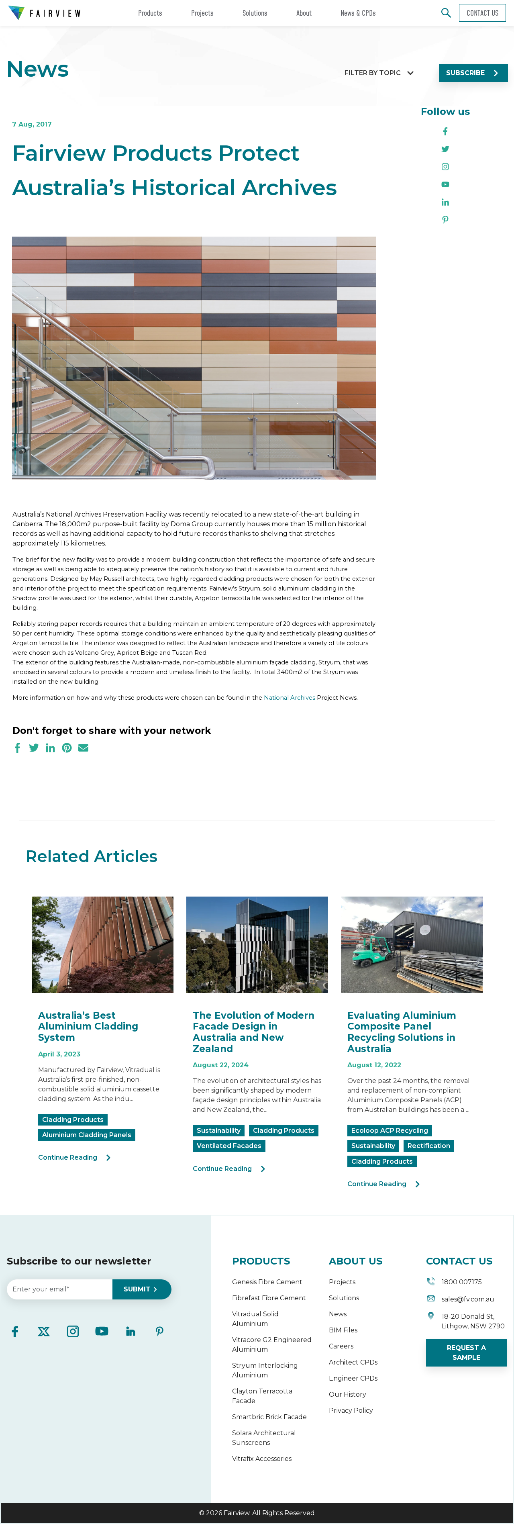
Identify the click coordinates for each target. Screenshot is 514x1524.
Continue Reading (67, 1157)
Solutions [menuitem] (344, 1298)
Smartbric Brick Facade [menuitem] (269, 1417)
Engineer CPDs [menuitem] (353, 1378)
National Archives (289, 697)
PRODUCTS (261, 1261)
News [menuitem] (338, 1314)
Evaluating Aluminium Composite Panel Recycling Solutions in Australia (401, 1032)
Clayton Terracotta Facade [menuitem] (262, 1396)
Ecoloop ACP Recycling (389, 1130)
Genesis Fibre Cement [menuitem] (267, 1282)
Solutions (255, 12)
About (304, 12)
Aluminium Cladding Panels (86, 1135)
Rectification (429, 1146)
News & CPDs (358, 12)
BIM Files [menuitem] (343, 1330)
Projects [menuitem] (342, 1282)
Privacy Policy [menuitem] (351, 1410)
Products (150, 12)
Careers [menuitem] (341, 1346)
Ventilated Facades (229, 1146)
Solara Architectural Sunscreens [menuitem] (264, 1437)
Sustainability (219, 1130)
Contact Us (482, 12)
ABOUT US (355, 1261)
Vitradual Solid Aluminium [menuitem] (255, 1319)
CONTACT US (459, 1261)
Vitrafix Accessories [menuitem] (262, 1459)
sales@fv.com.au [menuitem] (468, 1299)
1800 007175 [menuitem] (462, 1282)
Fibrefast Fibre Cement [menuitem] (269, 1298)
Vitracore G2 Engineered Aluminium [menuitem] (272, 1344)
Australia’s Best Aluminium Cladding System (88, 1026)
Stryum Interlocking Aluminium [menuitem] (265, 1370)
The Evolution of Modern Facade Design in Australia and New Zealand (253, 1032)
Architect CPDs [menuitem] (353, 1362)
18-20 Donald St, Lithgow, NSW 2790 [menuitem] (473, 1321)
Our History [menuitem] (347, 1394)
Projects (202, 12)
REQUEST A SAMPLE (466, 1352)
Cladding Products (73, 1120)
